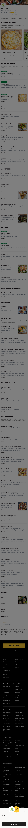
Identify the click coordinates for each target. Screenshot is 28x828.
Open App (14, 824)
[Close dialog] (24, 811)
